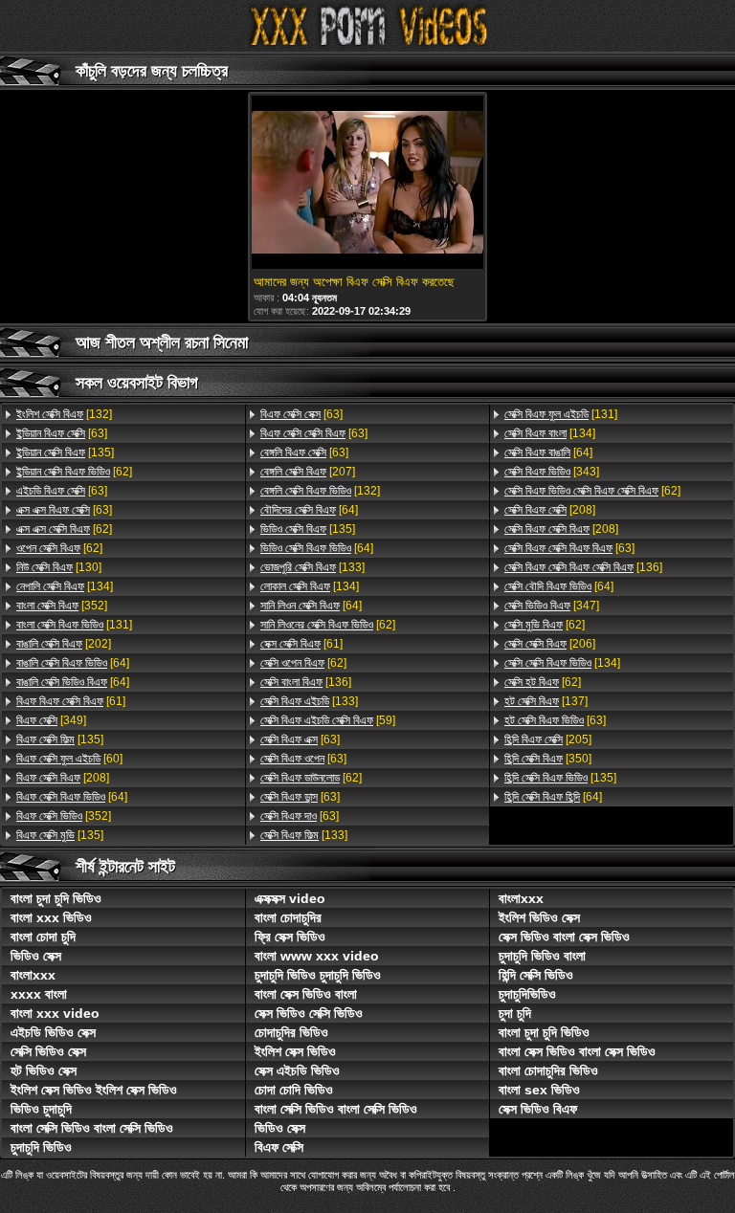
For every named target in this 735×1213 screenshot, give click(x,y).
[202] (63, 644)
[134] (64, 586)
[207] (307, 471)
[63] (61, 433)
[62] (74, 471)
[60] (69, 758)
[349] (51, 720)
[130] (58, 567)
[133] (312, 567)
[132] (64, 414)
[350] (547, 758)
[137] (546, 701)
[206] (549, 644)
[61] (70, 701)
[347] (551, 605)
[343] (551, 471)
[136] (305, 682)
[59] (327, 720)
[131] (74, 624)
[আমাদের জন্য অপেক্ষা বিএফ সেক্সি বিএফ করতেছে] (367, 184)
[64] (72, 663)
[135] (65, 452)
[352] (61, 605)
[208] (62, 777)
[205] (547, 739)
